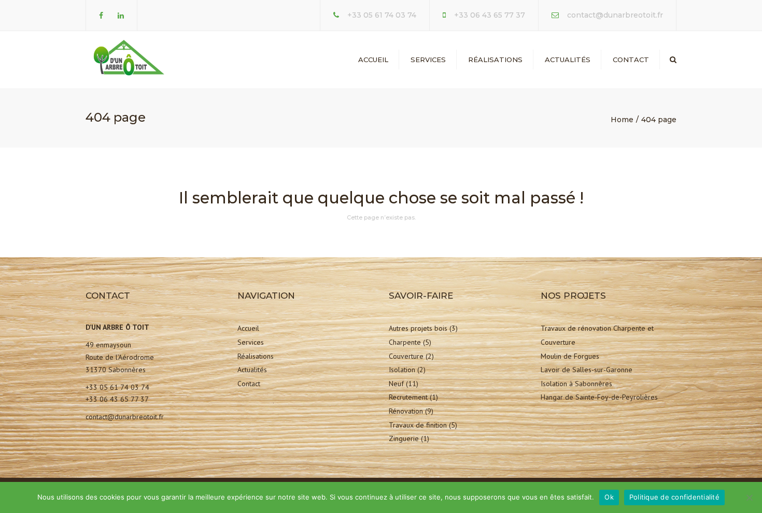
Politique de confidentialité (674, 497)
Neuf (396, 383)
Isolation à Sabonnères (576, 383)
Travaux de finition (418, 425)
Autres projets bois (418, 328)
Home (622, 119)
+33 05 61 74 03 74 (381, 15)
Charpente (405, 342)
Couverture (406, 356)
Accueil (373, 59)
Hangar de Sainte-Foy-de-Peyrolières (599, 397)
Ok (609, 497)
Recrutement (408, 397)
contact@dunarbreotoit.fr (615, 15)
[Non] (749, 497)
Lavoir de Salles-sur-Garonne (586, 369)
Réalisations (495, 59)
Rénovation (406, 411)
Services (428, 59)
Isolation (402, 369)
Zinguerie (404, 438)
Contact (631, 59)
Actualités (567, 59)
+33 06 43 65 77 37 (489, 15)
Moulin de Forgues (570, 356)
